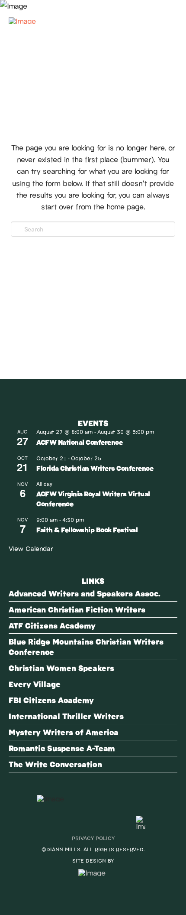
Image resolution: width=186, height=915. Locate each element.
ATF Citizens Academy (52, 625)
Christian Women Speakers (61, 667)
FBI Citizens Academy (51, 699)
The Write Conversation (55, 764)
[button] (167, 16)
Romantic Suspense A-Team (62, 747)
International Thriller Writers (66, 715)
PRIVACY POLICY (93, 837)
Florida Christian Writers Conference (94, 467)
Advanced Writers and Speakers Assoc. (84, 593)
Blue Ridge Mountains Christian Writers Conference (86, 646)
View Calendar (31, 548)
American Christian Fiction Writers (77, 609)
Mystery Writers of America (64, 731)
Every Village (35, 683)
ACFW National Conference (79, 441)
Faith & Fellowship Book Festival (87, 529)
